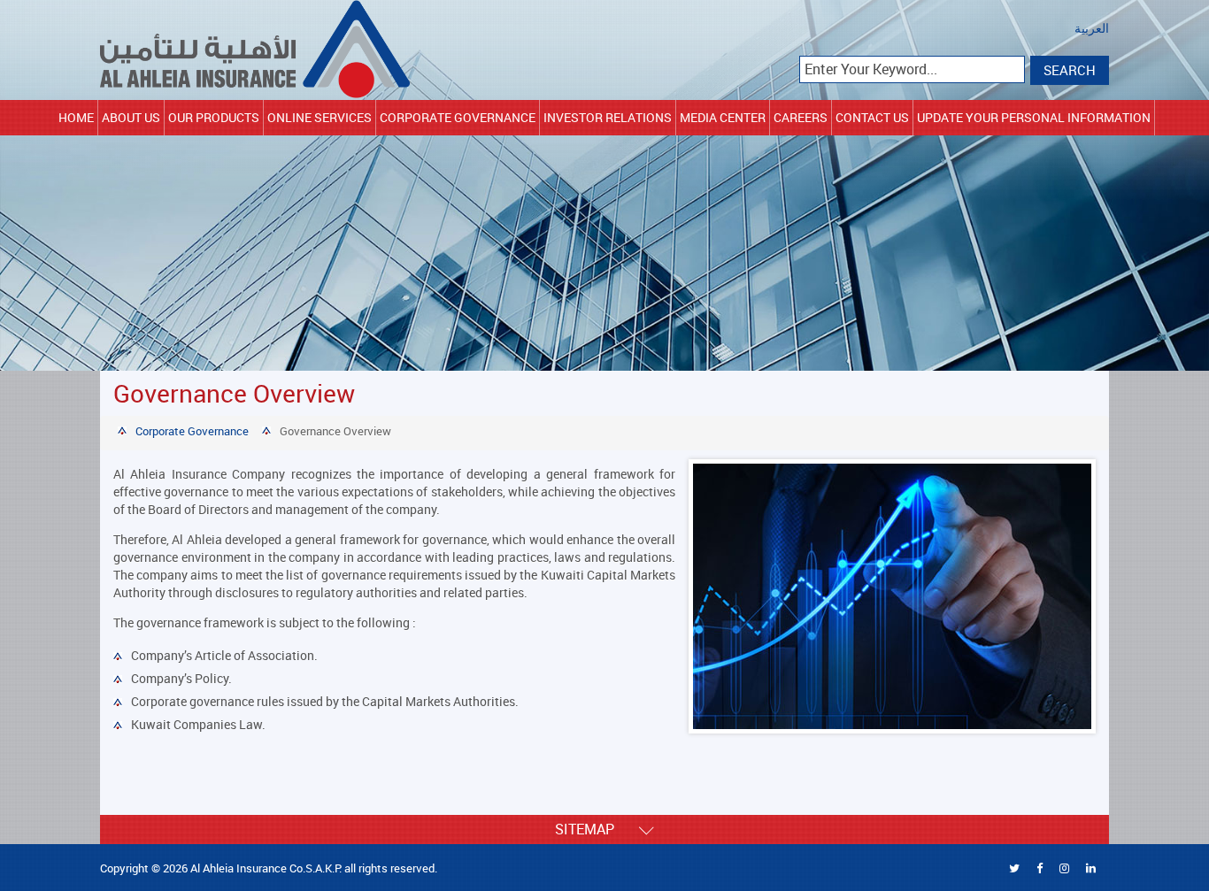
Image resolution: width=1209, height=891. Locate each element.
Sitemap (597, 829)
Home (76, 117)
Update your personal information (1034, 117)
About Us (131, 117)
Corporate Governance (457, 117)
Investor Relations (607, 117)
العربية (1091, 28)
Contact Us (872, 117)
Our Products (213, 117)
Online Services (319, 117)
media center (723, 117)
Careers (801, 117)
